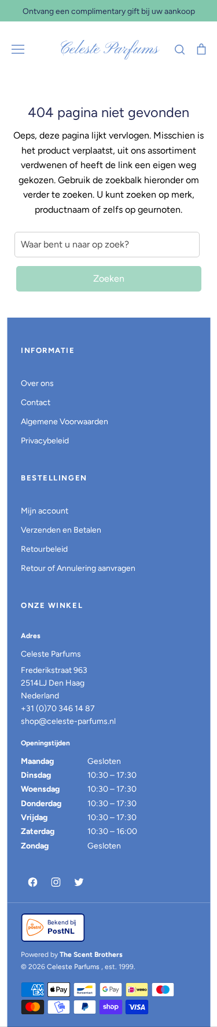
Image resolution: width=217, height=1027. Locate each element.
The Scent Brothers (91, 954)
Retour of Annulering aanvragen (78, 568)
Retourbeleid (44, 549)
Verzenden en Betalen (61, 530)
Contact (35, 402)
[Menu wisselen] (18, 49)
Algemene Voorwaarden (64, 422)
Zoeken (108, 278)
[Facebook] (32, 882)
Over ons (37, 383)
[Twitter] (78, 882)
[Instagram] (55, 882)
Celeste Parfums (108, 49)
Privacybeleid (45, 441)
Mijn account (44, 511)
